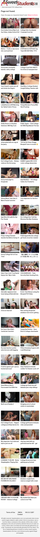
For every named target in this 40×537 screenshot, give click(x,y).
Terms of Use (10, 512)
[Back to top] (36, 533)
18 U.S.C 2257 (29, 512)
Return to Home (33, 15)
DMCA (20, 512)
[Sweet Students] (18, 3)
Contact (20, 514)
